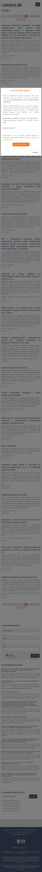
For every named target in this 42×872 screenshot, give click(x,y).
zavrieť (35, 152)
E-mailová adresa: (9, 128)
